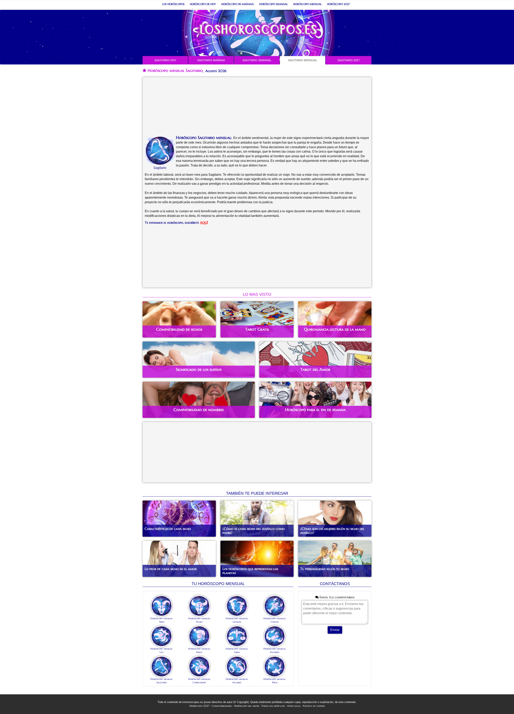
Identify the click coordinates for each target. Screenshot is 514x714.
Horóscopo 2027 (338, 4)
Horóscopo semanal (273, 4)
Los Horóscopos (173, 4)
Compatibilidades (222, 706)
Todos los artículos (273, 706)
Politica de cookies (314, 706)
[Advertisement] (257, 107)
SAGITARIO (165, 60)
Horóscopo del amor (246, 706)
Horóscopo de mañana (237, 4)
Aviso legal (293, 706)
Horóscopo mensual (307, 4)
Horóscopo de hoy (203, 4)
